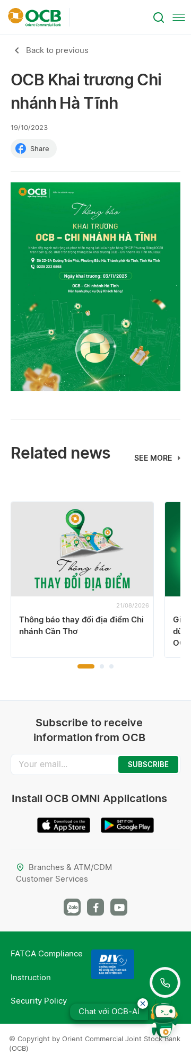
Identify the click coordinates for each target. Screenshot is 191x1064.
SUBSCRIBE (148, 764)
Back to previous (57, 50)
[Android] (127, 821)
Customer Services (52, 879)
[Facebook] (95, 907)
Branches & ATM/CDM (70, 867)
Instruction (31, 977)
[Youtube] (118, 907)
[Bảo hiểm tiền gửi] (112, 964)
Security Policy (39, 1001)
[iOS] (64, 821)
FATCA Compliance (47, 953)
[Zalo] (72, 907)
